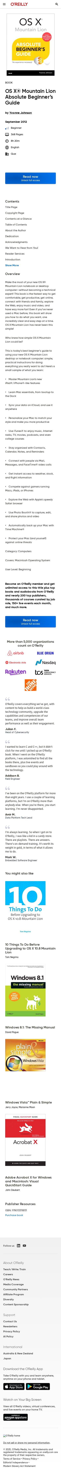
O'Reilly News (11, 1279)
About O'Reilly (13, 1263)
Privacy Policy (11, 1331)
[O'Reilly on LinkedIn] (18, 1245)
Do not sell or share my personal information (26, 1442)
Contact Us (10, 1321)
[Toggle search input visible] (57, 4)
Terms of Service (11, 1458)
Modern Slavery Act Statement (19, 1466)
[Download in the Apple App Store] (14, 1389)
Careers (8, 1274)
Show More (12, 265)
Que (13, 153)
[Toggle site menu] (4, 4)
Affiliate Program (13, 1294)
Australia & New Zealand (18, 1353)
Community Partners (15, 1289)
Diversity (8, 1299)
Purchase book (14, 1215)
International (12, 1347)
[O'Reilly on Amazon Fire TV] (15, 1420)
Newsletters (10, 1326)
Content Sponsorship (16, 1304)
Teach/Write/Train (14, 1269)
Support (9, 1315)
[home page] (19, 4)
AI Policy (8, 1336)
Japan (7, 1358)
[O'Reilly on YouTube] (24, 1245)
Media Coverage (13, 1284)
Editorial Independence (15, 1462)
